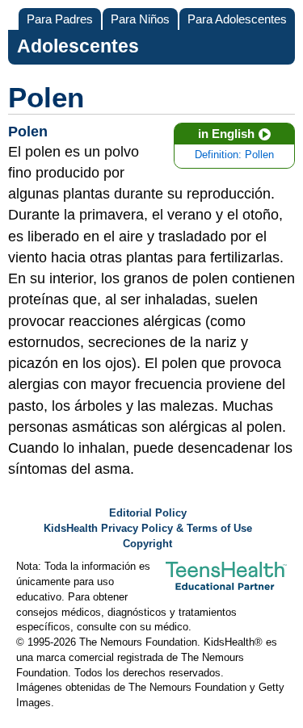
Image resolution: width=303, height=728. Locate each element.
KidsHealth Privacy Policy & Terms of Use (148, 528)
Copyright (147, 544)
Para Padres (60, 19)
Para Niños (140, 19)
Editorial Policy (148, 513)
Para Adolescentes (237, 19)
